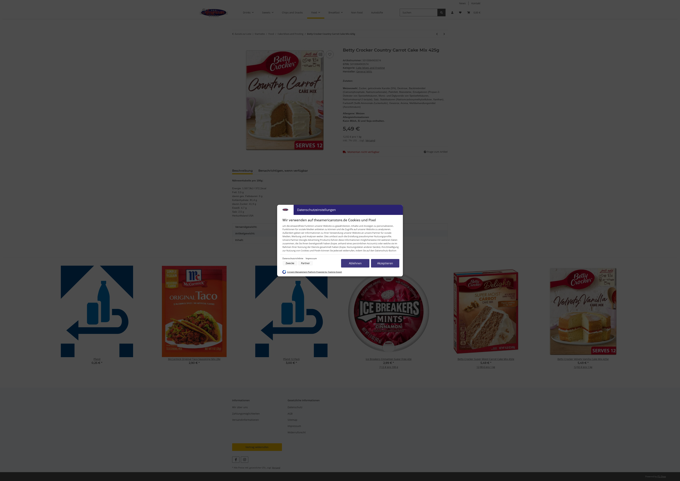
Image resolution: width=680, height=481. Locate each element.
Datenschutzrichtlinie (293, 258)
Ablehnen (355, 263)
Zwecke (290, 263)
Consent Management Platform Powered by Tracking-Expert (314, 272)
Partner (305, 263)
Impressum (311, 258)
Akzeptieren (385, 263)
